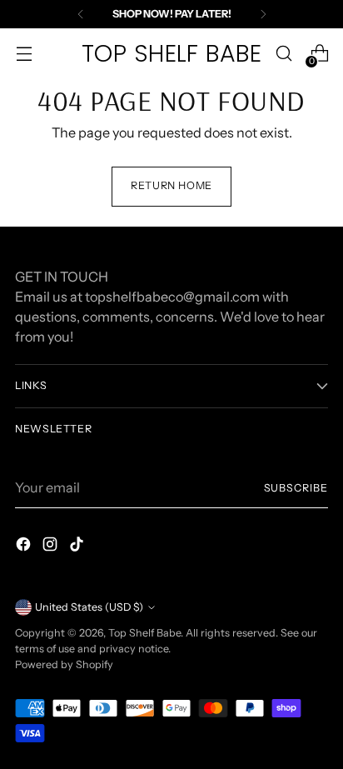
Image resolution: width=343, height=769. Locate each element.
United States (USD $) (89, 607)
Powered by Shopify (64, 664)
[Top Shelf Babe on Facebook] (25, 546)
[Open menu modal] (24, 54)
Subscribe (296, 488)
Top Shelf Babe (144, 633)
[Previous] (80, 14)
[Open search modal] (283, 54)
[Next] (263, 14)
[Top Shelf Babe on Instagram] (52, 546)
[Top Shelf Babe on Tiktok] (78, 546)
